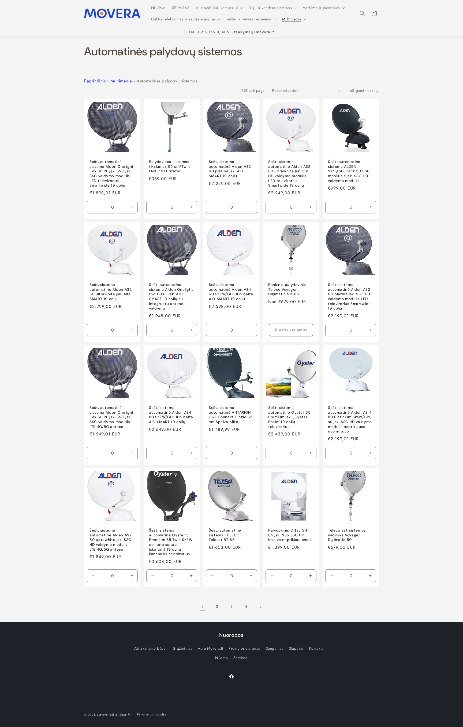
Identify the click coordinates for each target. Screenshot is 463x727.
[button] (219, 7)
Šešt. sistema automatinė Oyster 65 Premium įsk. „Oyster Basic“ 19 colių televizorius (289, 417)
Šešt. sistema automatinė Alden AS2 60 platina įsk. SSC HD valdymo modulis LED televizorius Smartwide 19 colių (349, 296)
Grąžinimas (182, 648)
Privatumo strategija (151, 714)
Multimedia (121, 81)
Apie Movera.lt (210, 648)
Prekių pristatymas (244, 648)
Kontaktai (316, 648)
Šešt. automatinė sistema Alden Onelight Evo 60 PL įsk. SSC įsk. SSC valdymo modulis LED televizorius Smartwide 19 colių (111, 174)
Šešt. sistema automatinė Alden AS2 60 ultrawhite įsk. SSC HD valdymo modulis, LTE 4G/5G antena (110, 540)
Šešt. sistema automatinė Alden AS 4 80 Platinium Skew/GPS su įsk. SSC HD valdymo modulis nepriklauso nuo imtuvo (350, 419)
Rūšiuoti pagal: (254, 90)
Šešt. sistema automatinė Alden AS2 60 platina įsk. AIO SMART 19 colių (230, 169)
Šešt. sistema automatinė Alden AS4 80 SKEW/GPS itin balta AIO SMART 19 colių (171, 414)
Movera (102, 715)
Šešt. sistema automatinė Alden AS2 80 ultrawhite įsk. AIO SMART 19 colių (110, 291)
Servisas (240, 657)
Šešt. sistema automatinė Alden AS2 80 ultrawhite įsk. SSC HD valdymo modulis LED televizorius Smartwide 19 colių (289, 174)
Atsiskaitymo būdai (150, 648)
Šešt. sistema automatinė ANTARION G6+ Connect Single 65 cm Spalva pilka (230, 414)
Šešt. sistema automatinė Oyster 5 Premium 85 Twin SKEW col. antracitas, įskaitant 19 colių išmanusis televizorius (171, 542)
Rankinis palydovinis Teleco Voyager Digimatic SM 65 (287, 289)
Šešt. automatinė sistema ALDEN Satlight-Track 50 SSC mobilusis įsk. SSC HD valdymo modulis (349, 171)
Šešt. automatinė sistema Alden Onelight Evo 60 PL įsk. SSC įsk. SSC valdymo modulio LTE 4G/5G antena (111, 417)
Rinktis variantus (291, 330)
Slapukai (296, 648)
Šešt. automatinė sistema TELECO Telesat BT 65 (225, 535)
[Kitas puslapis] (260, 607)
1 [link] (202, 606)
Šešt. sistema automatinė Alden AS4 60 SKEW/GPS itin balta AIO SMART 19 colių (231, 291)
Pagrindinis (95, 81)
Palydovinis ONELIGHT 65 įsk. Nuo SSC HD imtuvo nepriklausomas (290, 535)
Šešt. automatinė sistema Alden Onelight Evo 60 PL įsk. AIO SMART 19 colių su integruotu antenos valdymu (171, 296)
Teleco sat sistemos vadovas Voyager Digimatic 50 (347, 535)
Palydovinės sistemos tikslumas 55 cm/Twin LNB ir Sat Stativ (169, 167)
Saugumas (274, 648)
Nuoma (221, 657)
